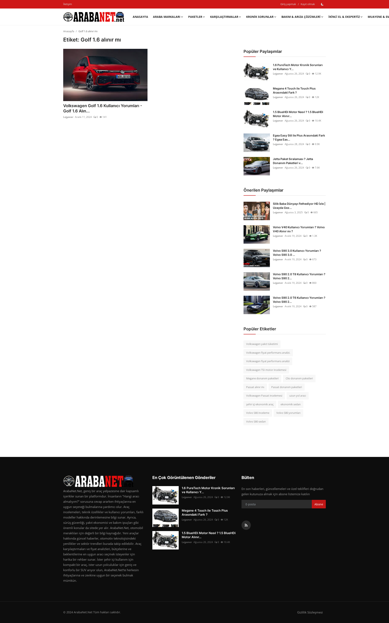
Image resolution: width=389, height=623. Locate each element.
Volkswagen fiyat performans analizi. (268, 352)
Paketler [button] (195, 17)
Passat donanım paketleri (286, 387)
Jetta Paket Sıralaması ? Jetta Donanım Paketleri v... (293, 161)
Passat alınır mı (255, 387)
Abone (318, 504)
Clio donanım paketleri (299, 378)
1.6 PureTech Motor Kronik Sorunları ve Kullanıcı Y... (298, 67)
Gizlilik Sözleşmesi (310, 612)
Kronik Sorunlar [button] (260, 17)
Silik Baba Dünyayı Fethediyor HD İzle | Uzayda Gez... (299, 205)
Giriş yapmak (288, 4)
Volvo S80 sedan (256, 421)
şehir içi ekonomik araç (260, 404)
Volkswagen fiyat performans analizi (268, 361)
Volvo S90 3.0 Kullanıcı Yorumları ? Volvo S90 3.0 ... (297, 252)
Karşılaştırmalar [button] (224, 17)
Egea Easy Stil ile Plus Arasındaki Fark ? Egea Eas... (299, 137)
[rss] (246, 525)
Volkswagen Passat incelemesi (264, 395)
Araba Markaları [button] (166, 17)
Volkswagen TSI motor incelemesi (266, 370)
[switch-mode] (322, 4)
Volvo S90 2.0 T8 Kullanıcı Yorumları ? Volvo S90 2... (299, 276)
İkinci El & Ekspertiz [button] (344, 17)
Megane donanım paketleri (262, 378)
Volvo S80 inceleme (257, 413)
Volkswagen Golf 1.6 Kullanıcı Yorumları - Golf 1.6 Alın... (102, 108)
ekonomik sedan (291, 404)
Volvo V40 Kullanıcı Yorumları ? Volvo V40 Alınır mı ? (299, 229)
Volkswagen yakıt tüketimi (262, 344)
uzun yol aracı (297, 395)
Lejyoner (68, 117)
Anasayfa (140, 17)
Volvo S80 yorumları (288, 413)
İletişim (67, 4)
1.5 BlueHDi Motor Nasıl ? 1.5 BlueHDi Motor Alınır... (298, 114)
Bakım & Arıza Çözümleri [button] (301, 17)
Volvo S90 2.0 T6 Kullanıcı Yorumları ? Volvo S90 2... (299, 299)
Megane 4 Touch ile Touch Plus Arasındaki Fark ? (294, 90)
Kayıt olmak (308, 4)
